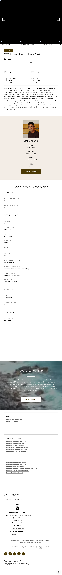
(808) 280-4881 (31, 154)
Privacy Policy (23, 564)
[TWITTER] (23, 553)
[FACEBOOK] (5, 553)
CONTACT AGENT (31, 171)
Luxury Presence (20, 561)
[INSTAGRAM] (10, 553)
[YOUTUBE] (19, 553)
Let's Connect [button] (31, 399)
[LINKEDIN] (14, 553)
